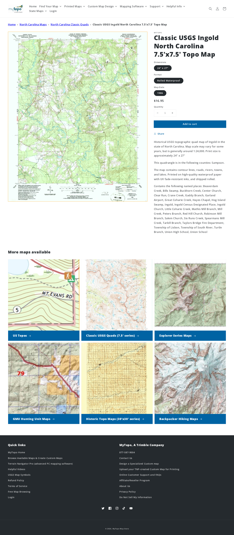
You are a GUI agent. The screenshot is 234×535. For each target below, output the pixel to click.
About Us (124, 486)
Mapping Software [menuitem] (132, 6)
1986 (160, 92)
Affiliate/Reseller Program (134, 480)
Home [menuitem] (33, 6)
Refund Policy (16, 480)
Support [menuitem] (155, 6)
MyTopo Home (16, 452)
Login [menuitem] (53, 11)
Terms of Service (17, 486)
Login (11, 497)
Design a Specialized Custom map (139, 463)
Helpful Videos (16, 469)
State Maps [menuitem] (36, 11)
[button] (210, 8)
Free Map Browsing (19, 491)
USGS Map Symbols (19, 474)
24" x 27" (162, 68)
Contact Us (125, 458)
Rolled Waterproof (168, 80)
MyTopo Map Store (121, 529)
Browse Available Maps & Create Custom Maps (35, 458)
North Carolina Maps (33, 24)
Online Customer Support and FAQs (140, 474)
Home (12, 24)
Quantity (158, 106)
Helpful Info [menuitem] (174, 6)
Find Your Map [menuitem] (48, 6)
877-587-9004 (127, 452)
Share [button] (161, 133)
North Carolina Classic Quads (70, 24)
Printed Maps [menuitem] (73, 6)
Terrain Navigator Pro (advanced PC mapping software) (40, 463)
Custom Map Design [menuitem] (101, 6)
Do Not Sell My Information (135, 497)
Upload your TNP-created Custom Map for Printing (149, 469)
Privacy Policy (127, 491)
